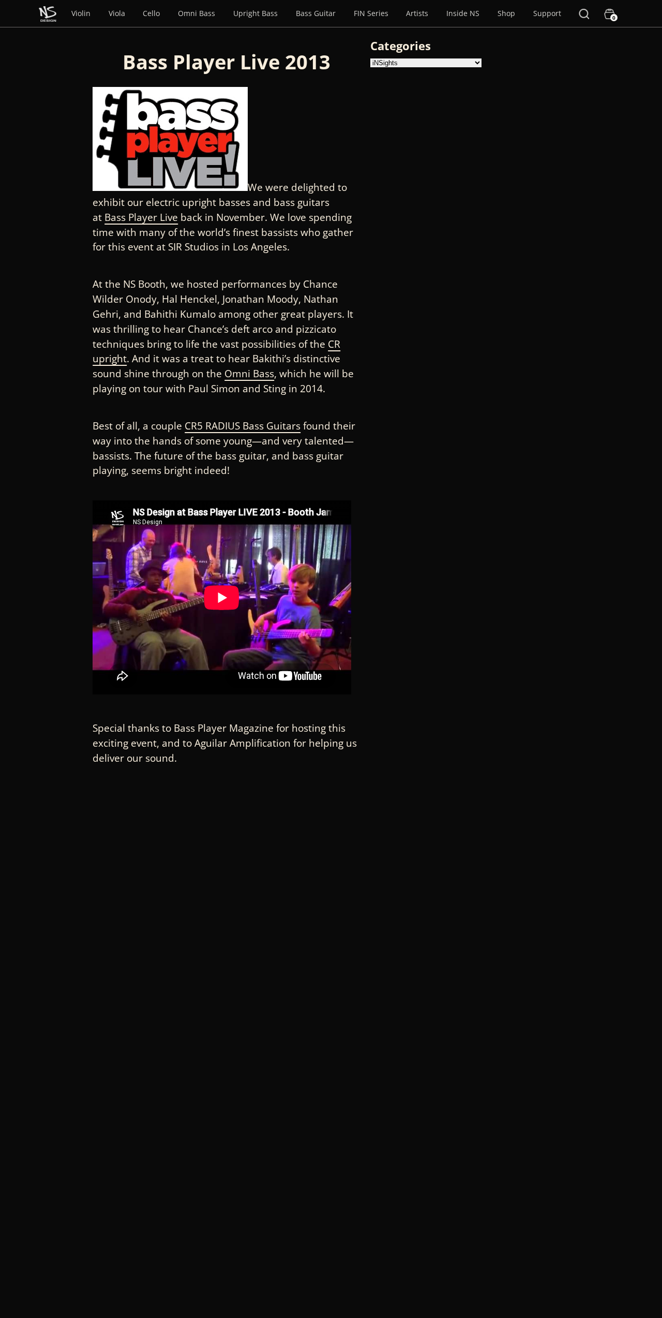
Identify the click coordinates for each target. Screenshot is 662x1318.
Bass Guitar (316, 13)
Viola (117, 13)
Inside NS (462, 13)
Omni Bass (196, 13)
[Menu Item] (47, 13)
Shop (506, 13)
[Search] (584, 13)
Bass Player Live (141, 217)
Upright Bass (255, 13)
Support (547, 13)
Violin (81, 13)
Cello (151, 13)
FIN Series (371, 13)
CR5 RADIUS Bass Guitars (242, 426)
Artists (417, 13)
